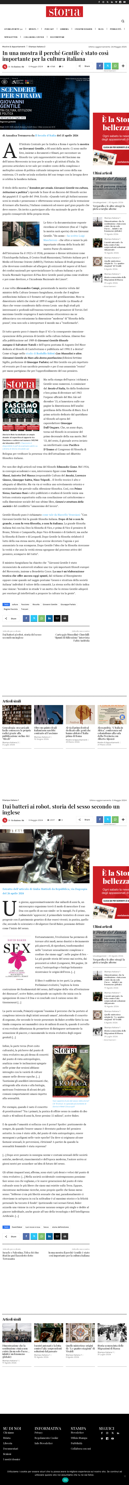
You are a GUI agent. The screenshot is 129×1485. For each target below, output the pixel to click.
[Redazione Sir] (5, 66)
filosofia (36, 604)
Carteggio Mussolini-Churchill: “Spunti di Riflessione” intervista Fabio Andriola (72, 637)
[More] (123, 66)
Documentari (10, 1448)
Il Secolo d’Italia (45, 135)
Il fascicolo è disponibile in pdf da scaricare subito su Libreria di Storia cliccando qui (20, 446)
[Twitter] (107, 2)
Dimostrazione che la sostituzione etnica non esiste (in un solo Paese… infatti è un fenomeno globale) (115, 226)
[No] (124, 1476)
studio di (40, 353)
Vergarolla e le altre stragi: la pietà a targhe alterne (109, 207)
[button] (123, 21)
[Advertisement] (46, 672)
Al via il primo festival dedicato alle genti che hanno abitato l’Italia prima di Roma (78, 732)
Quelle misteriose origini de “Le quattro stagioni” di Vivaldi (114, 263)
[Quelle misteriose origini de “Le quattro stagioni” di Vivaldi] (97, 261)
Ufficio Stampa (79, 1438)
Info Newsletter (44, 1443)
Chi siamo (8, 1432)
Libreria (7, 1443)
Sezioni (7, 1454)
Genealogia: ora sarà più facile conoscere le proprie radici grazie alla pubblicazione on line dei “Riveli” (16, 733)
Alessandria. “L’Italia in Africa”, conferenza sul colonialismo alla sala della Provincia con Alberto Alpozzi (110, 733)
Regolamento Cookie (46, 1438)
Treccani (24, 609)
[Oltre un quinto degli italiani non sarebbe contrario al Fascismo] (48, 714)
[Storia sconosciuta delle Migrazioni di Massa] (97, 277)
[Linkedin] (112, 2)
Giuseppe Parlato (68, 604)
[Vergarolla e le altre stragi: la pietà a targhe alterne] (109, 188)
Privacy (39, 1432)
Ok (65, 1480)
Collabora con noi (81, 1448)
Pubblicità (76, 1443)
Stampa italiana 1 (112, 218)
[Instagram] (103, 2)
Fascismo (25, 604)
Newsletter (77, 1432)
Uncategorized (99, 202)
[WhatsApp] (115, 66)
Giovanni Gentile (50, 604)
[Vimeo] (116, 2)
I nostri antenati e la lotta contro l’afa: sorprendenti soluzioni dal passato (114, 246)
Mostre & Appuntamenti (13, 47)
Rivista (6, 1438)
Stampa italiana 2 (37, 47)
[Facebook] (99, 2)
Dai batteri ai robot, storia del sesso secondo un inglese (22, 636)
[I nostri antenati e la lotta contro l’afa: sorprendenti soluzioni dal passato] (97, 243)
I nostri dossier (11, 1459)
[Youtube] (124, 2)
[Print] (64, 618)
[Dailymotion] (120, 2)
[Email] (57, 618)
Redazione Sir (17, 67)
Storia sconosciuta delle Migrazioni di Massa (115, 278)
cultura (15, 604)
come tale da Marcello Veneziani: (61, 514)
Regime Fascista (11, 609)
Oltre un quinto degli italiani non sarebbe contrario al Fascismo (46, 730)
